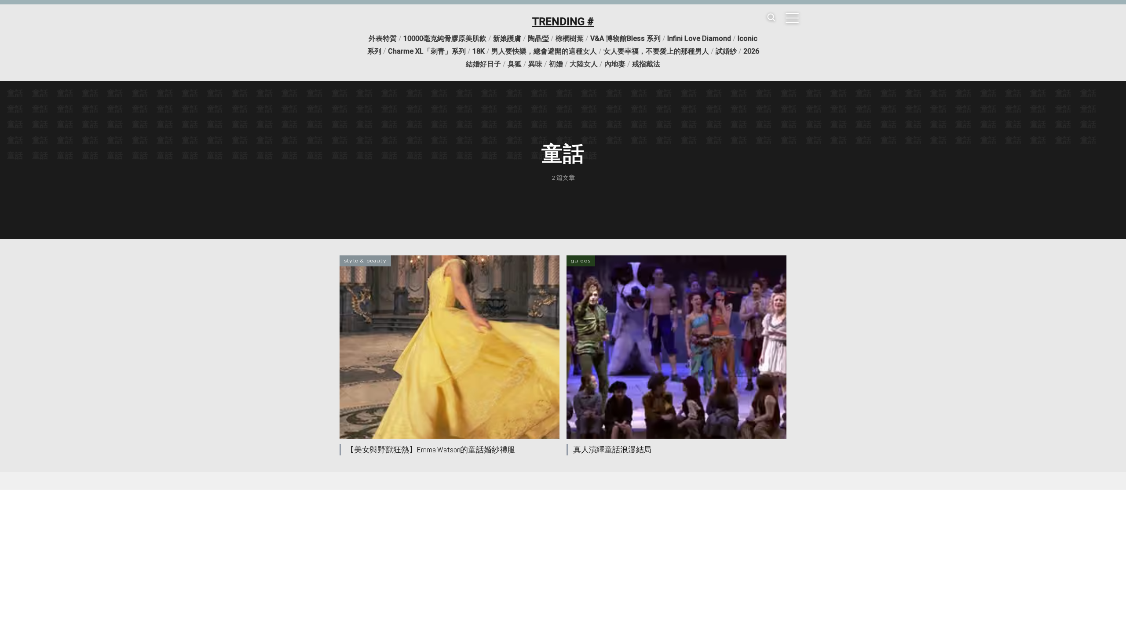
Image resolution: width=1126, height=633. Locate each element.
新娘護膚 (507, 38)
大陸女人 (584, 64)
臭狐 (515, 64)
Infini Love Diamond (699, 38)
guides (581, 261)
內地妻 (614, 64)
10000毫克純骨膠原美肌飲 (444, 38)
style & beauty (365, 261)
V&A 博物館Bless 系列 (625, 38)
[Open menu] (792, 18)
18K (478, 51)
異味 (535, 64)
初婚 (556, 64)
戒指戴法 (646, 64)
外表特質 (383, 38)
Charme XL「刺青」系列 (427, 51)
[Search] (771, 18)
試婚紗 (726, 51)
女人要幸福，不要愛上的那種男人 (656, 51)
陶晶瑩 (538, 38)
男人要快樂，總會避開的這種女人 (544, 51)
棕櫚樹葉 (570, 38)
